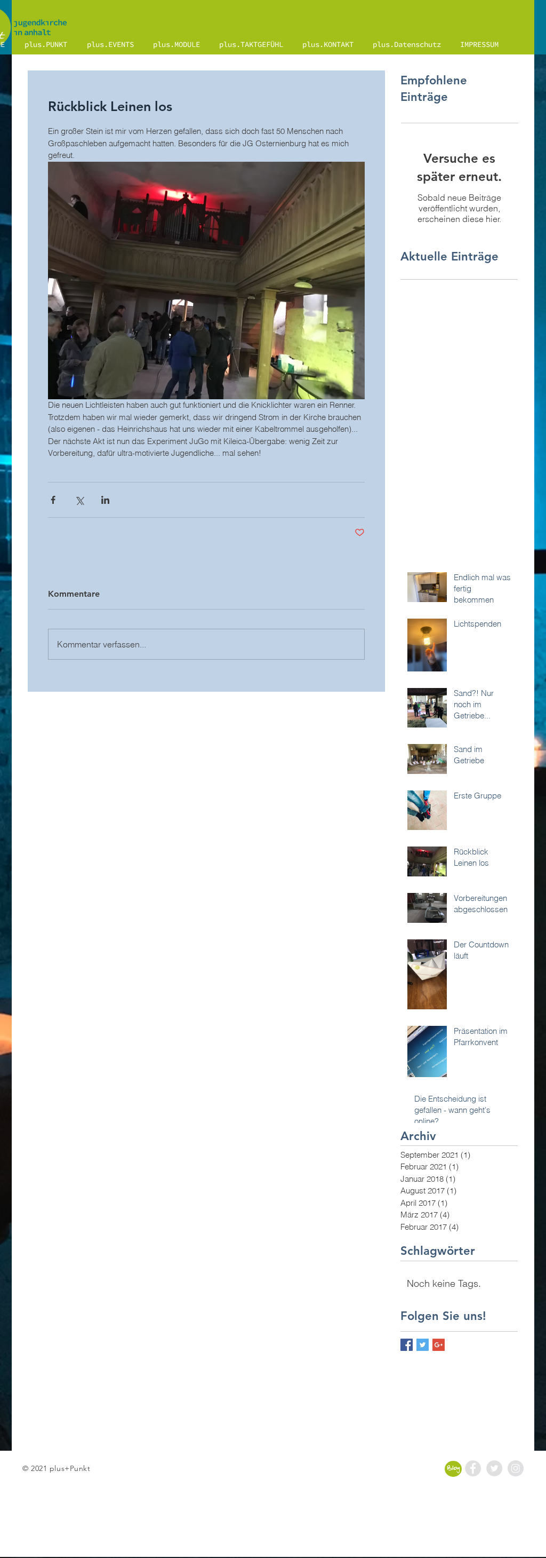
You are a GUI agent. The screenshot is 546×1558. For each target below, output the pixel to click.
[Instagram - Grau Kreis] (516, 1468)
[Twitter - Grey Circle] (494, 1468)
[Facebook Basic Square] (406, 1345)
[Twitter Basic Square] (422, 1345)
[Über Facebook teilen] (53, 500)
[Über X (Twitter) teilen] (79, 500)
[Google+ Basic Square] (438, 1345)
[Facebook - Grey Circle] (473, 1468)
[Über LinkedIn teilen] (105, 500)
